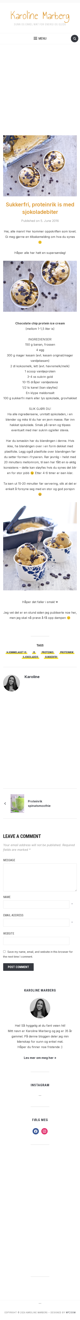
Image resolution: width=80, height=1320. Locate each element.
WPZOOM (71, 1312)
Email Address (13, 915)
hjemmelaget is (16, 652)
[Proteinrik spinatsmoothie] (17, 803)
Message (9, 860)
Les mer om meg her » (40, 1058)
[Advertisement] (40, 93)
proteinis (48, 652)
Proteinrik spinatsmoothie (39, 803)
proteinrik (66, 652)
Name (6, 897)
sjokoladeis (30, 657)
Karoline (32, 677)
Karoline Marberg (40, 16)
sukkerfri (51, 657)
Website (8, 933)
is (34, 652)
